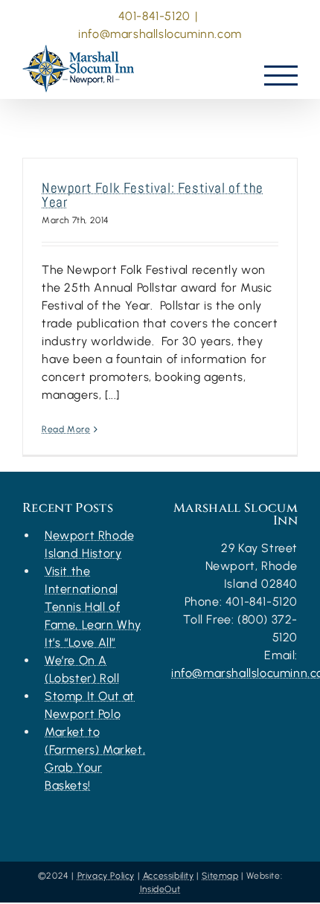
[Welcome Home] (81, 64)
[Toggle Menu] (281, 75)
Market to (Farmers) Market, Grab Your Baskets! (95, 758)
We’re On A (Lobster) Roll (82, 669)
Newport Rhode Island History (90, 544)
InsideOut (160, 889)
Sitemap (220, 876)
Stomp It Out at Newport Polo (90, 705)
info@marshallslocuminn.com (160, 34)
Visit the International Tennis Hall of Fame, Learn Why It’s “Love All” (93, 607)
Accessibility (168, 876)
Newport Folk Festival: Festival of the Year (152, 195)
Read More (66, 429)
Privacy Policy (106, 876)
